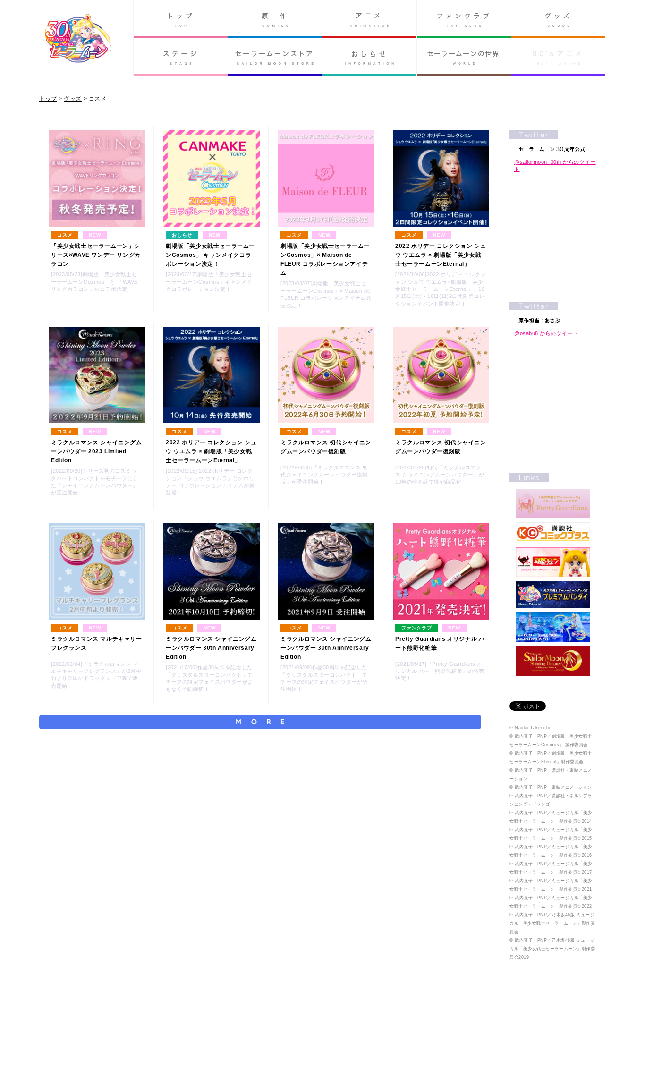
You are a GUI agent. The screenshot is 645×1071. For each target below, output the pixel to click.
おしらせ (369, 57)
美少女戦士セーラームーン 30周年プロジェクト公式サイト (78, 39)
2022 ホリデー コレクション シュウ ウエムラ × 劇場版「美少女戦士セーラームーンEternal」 (440, 255)
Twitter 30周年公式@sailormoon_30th (552, 141)
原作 (275, 19)
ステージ (181, 57)
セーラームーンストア (275, 57)
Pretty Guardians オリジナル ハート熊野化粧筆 (439, 643)
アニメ (369, 19)
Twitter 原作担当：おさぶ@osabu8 (552, 312)
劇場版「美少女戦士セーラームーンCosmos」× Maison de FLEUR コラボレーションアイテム (325, 260)
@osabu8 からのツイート (546, 333)
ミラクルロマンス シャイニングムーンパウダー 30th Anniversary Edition (211, 648)
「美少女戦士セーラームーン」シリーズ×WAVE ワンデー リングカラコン (96, 255)
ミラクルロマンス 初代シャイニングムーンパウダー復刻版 (326, 447)
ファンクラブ (464, 19)
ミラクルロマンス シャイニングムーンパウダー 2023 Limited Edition (96, 451)
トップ (181, 19)
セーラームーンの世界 (464, 57)
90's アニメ (558, 57)
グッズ (558, 19)
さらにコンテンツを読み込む (260, 722)
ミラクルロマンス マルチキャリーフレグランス (96, 643)
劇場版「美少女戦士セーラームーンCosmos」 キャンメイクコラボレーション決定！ (210, 255)
